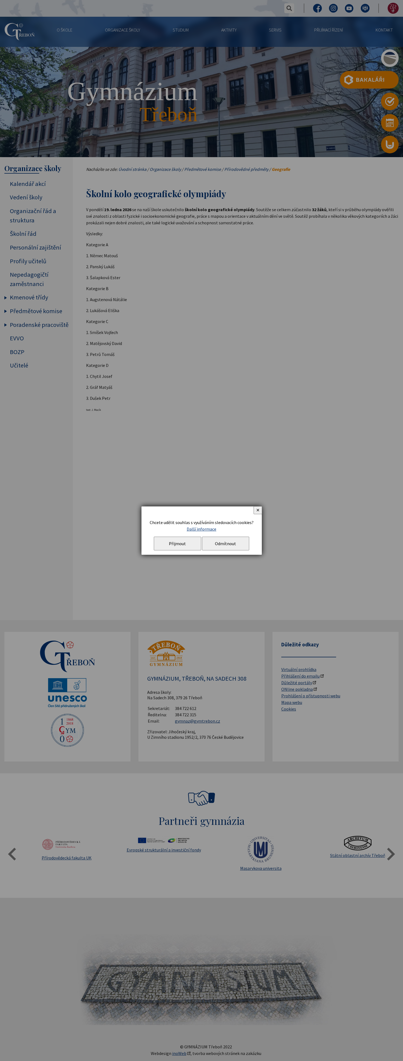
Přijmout (177, 543)
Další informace (201, 529)
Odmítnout (225, 543)
